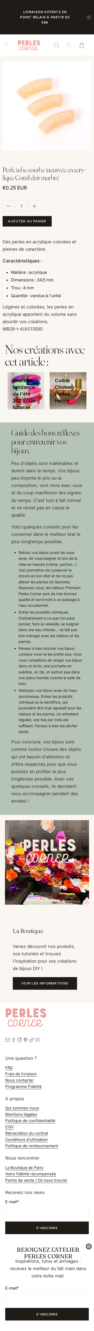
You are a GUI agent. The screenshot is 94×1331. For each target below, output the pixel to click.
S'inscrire (47, 1314)
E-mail (12, 1288)
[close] (88, 1246)
